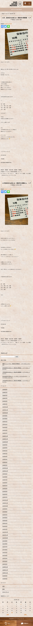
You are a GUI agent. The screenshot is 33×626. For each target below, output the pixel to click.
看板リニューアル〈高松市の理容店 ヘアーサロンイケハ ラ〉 (16, 364)
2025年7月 (4, 421)
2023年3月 (4, 491)
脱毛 (3, 589)
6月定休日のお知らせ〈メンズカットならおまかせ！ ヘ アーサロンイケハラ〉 (16, 377)
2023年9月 (4, 474)
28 (12, 612)
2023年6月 (4, 482)
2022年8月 (4, 511)
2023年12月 (5, 468)
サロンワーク (5, 592)
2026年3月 (4, 398)
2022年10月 (5, 506)
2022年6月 (4, 517)
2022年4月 (4, 520)
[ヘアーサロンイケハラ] (16, 4)
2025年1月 (4, 433)
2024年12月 (5, 436)
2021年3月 (4, 558)
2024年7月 (4, 450)
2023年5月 (4, 485)
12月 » (25, 614)
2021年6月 (4, 549)
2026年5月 (4, 395)
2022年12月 (5, 500)
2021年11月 (5, 535)
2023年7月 (4, 479)
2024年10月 (5, 442)
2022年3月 (4, 523)
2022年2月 (4, 526)
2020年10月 (5, 573)
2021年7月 (4, 546)
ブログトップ (4, 353)
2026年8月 (4, 389)
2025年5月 (4, 424)
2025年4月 (4, 427)
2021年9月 (4, 541)
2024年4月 (4, 456)
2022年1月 (4, 529)
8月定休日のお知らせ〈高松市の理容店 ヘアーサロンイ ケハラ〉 (16, 368)
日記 (3, 586)
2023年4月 (4, 488)
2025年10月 (5, 412)
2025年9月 (4, 415)
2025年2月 (4, 430)
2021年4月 (4, 555)
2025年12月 (5, 407)
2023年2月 (4, 494)
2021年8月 (4, 543)
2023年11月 (5, 471)
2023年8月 (4, 476)
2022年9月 (4, 508)
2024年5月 (4, 453)
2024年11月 (5, 439)
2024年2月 (4, 462)
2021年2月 (4, 561)
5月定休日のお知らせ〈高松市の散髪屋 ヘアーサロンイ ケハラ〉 (16, 381)
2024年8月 (4, 447)
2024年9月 (4, 444)
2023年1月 (4, 497)
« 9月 (7, 614)
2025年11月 (5, 410)
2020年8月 (4, 578)
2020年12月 (5, 567)
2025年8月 (4, 418)
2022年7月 (4, 514)
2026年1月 (4, 404)
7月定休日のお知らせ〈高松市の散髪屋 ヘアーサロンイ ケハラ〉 (16, 373)
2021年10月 (5, 538)
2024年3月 (4, 459)
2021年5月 (4, 552)
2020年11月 (5, 570)
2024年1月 (4, 465)
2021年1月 (4, 564)
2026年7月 (4, 392)
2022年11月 (5, 503)
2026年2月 (4, 401)
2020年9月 (4, 575)
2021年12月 (5, 532)
